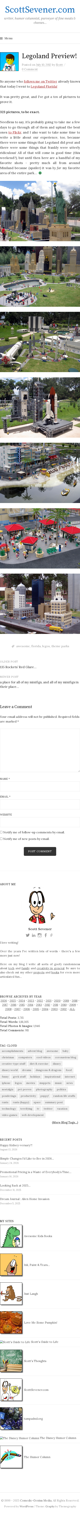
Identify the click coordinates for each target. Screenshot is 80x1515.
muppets (44, 1083)
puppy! (44, 1096)
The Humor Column (36, 1457)
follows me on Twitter (40, 81)
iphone (6, 1083)
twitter (48, 1108)
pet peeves (24, 1089)
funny (5, 1076)
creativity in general (50, 968)
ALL (72, 1009)
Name (5, 779)
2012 (47, 1005)
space (37, 1102)
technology (9, 1108)
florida (36, 646)
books (55, 972)
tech (11, 968)
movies (30, 1083)
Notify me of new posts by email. (26, 839)
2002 (63, 1009)
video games (9, 1115)
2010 (64, 1005)
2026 (4, 1000)
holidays (35, 1076)
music (58, 1083)
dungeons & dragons (48, 1070)
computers (25, 1057)
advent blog (35, 1051)
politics (61, 1089)
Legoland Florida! (44, 86)
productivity (28, 1096)
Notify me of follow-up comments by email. (34, 832)
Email (5, 796)
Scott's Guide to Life (44, 1342)
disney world (10, 1070)
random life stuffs (64, 1096)
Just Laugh (30, 1294)
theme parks (60, 646)
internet (70, 1076)
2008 (8, 1009)
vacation (62, 1108)
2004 (45, 1009)
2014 (30, 1005)
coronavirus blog (65, 1057)
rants (5, 1102)
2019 (66, 1000)
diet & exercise (39, 1063)
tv (38, 1108)
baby (65, 1051)
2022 (40, 1000)
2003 (54, 1009)
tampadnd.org (33, 1418)
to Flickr (14, 132)
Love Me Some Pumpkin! (40, 1322)
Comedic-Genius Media (36, 1500)
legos (46, 646)
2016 (13, 1005)
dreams (26, 1070)
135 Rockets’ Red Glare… (18, 667)
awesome (23, 646)
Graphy (50, 1506)
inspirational (52, 1076)
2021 (48, 1000)
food (69, 1070)
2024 (22, 1000)
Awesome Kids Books (37, 1236)
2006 (26, 1009)
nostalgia (7, 1089)
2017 (5, 1005)
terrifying (26, 1108)
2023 (31, 1000)
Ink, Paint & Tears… (36, 1265)
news (69, 1083)
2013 (39, 1005)
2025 (13, 1000)
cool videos (43, 1057)
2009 (72, 1005)
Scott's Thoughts (34, 1361)
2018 (74, 1000)
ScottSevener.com (40, 10)
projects (38, 972)
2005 (36, 1009)
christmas (8, 1057)
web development (33, 1115)
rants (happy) (21, 1102)
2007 (17, 1009)
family (25, 968)
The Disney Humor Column (57, 1438)
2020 (57, 1000)
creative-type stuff (13, 1063)
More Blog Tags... (65, 1122)
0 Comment (30, 69)
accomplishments (12, 1051)
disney (57, 1063)
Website (6, 814)
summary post (54, 1102)
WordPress (26, 1506)
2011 (55, 1005)
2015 (22, 1005)
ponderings (9, 1096)
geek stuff (19, 1076)
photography (44, 1089)
